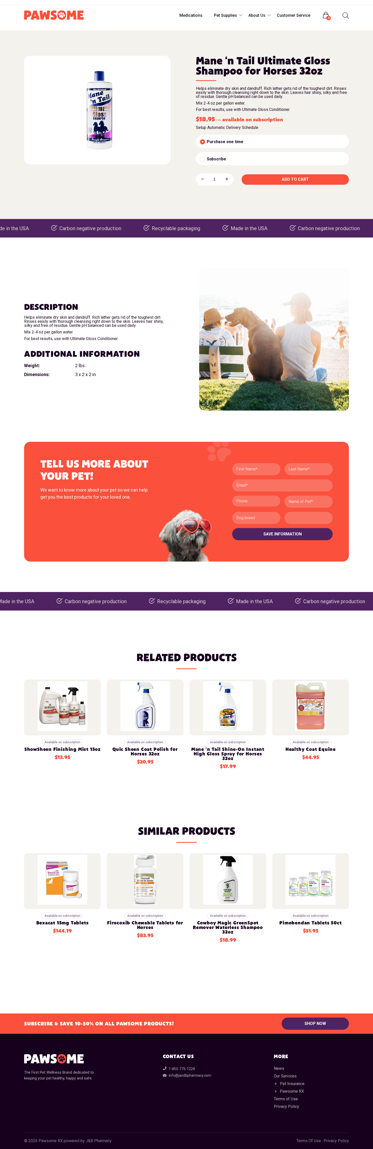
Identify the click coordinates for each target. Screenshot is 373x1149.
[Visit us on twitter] (49, 2)
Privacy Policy (286, 1106)
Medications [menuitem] (190, 15)
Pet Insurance (292, 1083)
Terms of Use (286, 1098)
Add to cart (295, 179)
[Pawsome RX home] (54, 15)
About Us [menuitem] (256, 15)
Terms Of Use (308, 1141)
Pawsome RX (292, 1091)
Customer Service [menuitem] (293, 15)
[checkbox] (272, 141)
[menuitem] (345, 15)
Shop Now (315, 1023)
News (279, 1068)
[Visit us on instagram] (38, 2)
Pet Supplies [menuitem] (225, 15)
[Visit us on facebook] (28, 2)
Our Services (285, 1076)
